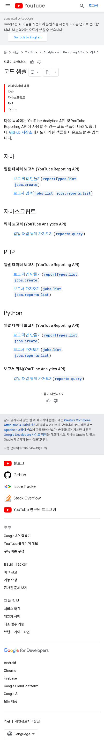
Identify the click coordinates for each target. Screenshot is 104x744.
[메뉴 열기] (8, 6)
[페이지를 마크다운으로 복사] (47, 72)
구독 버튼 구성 (14, 551)
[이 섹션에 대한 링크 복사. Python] (27, 313)
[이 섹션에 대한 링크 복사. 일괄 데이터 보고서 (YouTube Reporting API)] (84, 169)
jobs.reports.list (73, 193)
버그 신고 (10, 572)
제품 (16, 52)
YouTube (34, 5)
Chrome (10, 671)
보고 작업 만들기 (27, 178)
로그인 (93, 6)
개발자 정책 (12, 616)
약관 (7, 721)
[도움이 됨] (32, 62)
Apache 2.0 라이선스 (18, 430)
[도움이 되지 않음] (39, 62)
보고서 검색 (23, 193)
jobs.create (26, 184)
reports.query (69, 234)
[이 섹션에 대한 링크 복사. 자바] (19, 157)
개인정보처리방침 (27, 721)
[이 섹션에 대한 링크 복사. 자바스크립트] (40, 212)
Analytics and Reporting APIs (64, 52)
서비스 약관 (12, 609)
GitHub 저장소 (20, 132)
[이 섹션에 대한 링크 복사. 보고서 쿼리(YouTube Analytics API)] (70, 369)
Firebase (10, 678)
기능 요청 (10, 580)
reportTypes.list (59, 178)
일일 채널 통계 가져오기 (33, 234)
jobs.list (44, 193)
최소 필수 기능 (14, 624)
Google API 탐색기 (17, 536)
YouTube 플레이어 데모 (21, 544)
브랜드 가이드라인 (17, 632)
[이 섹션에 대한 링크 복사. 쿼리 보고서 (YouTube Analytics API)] (71, 224)
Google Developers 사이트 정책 (25, 434)
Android (10, 663)
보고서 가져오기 (27, 289)
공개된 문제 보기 (15, 588)
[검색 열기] (82, 6)
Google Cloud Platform (21, 686)
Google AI (11, 694)
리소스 (94, 52)
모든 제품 (10, 701)
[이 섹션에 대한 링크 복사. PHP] (19, 253)
